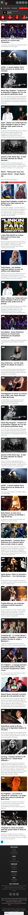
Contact (14, 849)
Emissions (14, 8)
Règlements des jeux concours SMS (14, 887)
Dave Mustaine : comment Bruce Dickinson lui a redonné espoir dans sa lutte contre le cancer (13, 542)
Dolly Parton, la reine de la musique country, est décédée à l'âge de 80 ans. (13, 515)
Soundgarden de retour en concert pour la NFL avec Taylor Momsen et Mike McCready (14, 395)
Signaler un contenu (6, 910)
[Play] (1, 16)
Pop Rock (16, 182)
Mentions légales (16, 910)
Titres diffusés (14, 852)
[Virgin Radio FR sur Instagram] (14, 894)
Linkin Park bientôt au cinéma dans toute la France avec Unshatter (12, 237)
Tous (2, 182)
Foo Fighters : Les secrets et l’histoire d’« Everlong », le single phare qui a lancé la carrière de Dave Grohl (13, 796)
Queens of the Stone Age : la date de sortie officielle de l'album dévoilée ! (13, 158)
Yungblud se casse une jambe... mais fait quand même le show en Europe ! (13, 829)
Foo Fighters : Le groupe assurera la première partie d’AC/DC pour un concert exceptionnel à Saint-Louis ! (13, 667)
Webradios (14, 875)
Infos (14, 858)
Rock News (7, 8)
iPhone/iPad (14, 879)
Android (14, 881)
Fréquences (14, 853)
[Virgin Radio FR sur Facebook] (10, 894)
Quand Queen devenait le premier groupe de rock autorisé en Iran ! (13, 695)
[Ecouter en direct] (17, 2)
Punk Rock (22, 182)
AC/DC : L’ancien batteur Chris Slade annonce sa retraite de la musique (12, 69)
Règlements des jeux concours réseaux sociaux (14, 885)
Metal (10, 182)
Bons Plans (14, 866)
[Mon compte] (26, 2)
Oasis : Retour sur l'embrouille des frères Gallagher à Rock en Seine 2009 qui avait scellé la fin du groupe (14, 125)
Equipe (14, 850)
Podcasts (14, 873)
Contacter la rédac (14, 861)
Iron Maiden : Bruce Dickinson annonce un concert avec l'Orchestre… (12, 40)
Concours (14, 869)
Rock (6, 182)
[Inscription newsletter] (20, 2)
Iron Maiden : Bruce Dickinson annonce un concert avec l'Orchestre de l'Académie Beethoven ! (12, 334)
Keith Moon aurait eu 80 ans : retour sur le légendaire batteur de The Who (13, 728)
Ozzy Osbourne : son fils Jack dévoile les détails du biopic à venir (12, 364)
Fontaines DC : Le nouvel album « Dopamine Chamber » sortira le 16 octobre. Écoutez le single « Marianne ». (13, 638)
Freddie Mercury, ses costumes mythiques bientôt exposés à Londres (12, 605)
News (14, 859)
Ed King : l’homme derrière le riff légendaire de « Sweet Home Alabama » (13, 758)
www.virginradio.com (15, 904)
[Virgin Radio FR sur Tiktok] (17, 894)
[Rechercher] (23, 2)
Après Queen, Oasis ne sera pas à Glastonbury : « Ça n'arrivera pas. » (13, 576)
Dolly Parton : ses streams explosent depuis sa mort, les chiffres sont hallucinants (12, 269)
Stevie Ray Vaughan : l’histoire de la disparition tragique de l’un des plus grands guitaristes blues (13, 92)
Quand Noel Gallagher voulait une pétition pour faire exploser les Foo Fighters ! (13, 203)
